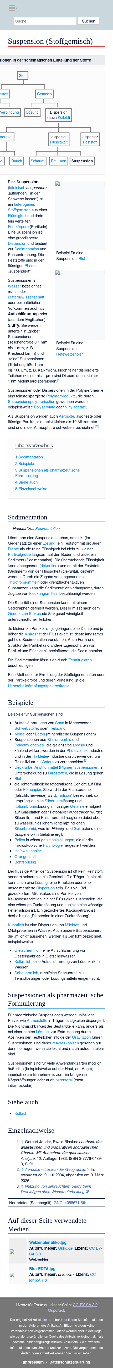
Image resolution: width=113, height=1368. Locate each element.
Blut (82, 258)
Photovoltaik (76, 750)
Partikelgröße (19, 554)
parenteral (64, 1079)
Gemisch (44, 93)
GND (58, 1202)
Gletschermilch (27, 950)
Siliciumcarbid (59, 739)
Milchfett (72, 924)
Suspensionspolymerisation (31, 401)
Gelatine (77, 806)
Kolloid (63, 117)
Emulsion (58, 160)
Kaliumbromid (26, 806)
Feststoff (90, 142)
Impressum (33, 1362)
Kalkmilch (22, 961)
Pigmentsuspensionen (79, 767)
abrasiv (79, 744)
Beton (40, 733)
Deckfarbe (23, 767)
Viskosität (33, 633)
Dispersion (17, 243)
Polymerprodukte (61, 395)
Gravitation (81, 1037)
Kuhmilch (16, 924)
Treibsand (57, 728)
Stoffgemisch (19, 209)
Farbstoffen (57, 773)
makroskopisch (65, 1042)
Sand (59, 722)
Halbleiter (40, 756)
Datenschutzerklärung (69, 1362)
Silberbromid (25, 828)
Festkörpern (18, 226)
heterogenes (24, 204)
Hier (64, 1319)
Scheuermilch (26, 972)
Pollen (19, 839)
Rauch (16, 160)
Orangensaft (25, 856)
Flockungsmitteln (43, 593)
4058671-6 (74, 1202)
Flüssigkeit (17, 215)
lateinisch (17, 187)
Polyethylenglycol (29, 744)
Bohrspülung (25, 862)
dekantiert (49, 565)
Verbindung (9, 112)
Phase (29, 265)
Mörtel (19, 733)
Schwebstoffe (26, 728)
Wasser (14, 286)
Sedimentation (26, 248)
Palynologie (53, 845)
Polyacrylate (44, 406)
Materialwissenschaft (26, 297)
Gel (77, 828)
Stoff (22, 75)
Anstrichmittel (46, 767)
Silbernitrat (54, 800)
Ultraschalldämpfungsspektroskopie (38, 685)
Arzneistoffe (37, 1020)
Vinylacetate (75, 406)
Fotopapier (32, 789)
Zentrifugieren (80, 659)
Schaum (37, 160)
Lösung (32, 112)
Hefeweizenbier (69, 354)
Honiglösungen (61, 839)
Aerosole (66, 416)
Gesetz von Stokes (24, 613)
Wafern (48, 761)
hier (44, 1319)
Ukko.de (65, 1248)
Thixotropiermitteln (23, 582)
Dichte (13, 548)
